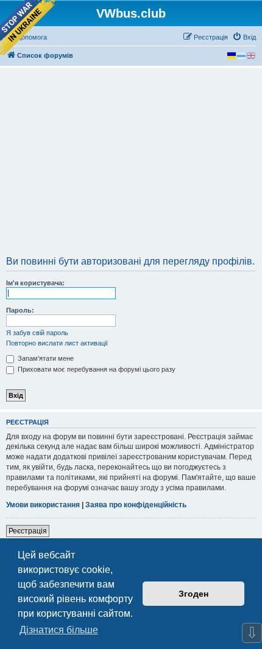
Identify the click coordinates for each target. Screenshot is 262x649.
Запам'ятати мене (45, 358)
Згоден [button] (193, 594)
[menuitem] (244, 37)
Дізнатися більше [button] (58, 630)
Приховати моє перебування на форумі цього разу (95, 369)
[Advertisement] (131, 166)
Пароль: (20, 310)
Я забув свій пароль (37, 332)
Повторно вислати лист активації (57, 343)
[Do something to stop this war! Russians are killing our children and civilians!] (27, 27)
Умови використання (43, 505)
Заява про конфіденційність (135, 505)
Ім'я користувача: (35, 282)
